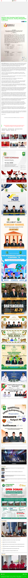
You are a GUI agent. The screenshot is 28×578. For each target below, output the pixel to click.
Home (11, 576)
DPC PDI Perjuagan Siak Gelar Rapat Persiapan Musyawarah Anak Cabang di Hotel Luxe (5, 140)
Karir (22, 576)
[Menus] (1, 1)
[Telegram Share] (24, 21)
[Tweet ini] (23, 21)
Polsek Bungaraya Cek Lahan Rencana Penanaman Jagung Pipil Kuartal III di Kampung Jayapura (15, 479)
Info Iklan (25, 576)
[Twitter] (24, 574)
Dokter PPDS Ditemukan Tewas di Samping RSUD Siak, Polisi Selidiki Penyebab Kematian (13, 546)
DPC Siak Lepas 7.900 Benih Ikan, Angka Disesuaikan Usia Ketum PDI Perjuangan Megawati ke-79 (22, 140)
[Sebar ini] (22, 21)
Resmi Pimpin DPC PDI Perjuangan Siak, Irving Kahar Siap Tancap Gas (5, 147)
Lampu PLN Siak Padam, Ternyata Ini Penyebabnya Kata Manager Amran (14, 471)
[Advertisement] (14, 8)
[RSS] (26, 574)
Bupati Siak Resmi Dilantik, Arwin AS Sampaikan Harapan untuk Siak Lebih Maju (22, 147)
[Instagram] (25, 574)
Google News (22, 117)
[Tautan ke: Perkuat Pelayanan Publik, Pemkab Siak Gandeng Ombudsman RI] (14, 457)
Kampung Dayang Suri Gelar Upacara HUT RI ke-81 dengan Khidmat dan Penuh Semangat (14, 468)
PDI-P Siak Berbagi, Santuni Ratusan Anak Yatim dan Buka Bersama (13, 140)
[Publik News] (14, 0)
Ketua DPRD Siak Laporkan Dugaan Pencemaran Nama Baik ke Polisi (11, 548)
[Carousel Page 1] (12, 463)
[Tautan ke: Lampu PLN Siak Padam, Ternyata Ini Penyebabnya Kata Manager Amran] (2, 472)
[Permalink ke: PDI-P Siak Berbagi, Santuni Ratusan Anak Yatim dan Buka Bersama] (14, 136)
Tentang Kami (14, 576)
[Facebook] (23, 574)
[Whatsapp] (25, 21)
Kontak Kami (20, 576)
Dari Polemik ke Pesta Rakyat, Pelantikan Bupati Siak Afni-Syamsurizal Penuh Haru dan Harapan (13, 147)
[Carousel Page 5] (15, 463)
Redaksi (17, 576)
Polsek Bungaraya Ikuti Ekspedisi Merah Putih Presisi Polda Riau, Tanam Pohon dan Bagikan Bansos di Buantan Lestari (15, 475)
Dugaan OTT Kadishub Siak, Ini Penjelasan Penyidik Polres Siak (10, 550)
